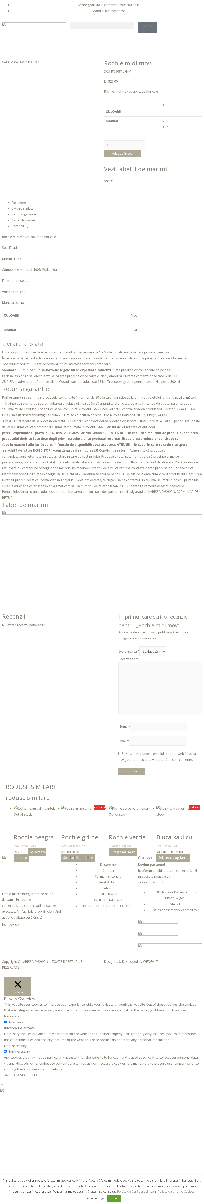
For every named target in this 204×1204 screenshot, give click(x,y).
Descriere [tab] (19, 202)
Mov (134, 315)
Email (123, 741)
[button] (102, 25)
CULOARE (113, 111)
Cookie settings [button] (94, 1198)
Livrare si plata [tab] (23, 208)
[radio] (183, 105)
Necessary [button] (12, 1016)
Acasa (5, 61)
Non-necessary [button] (15, 1046)
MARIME (112, 121)
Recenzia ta (128, 659)
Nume (124, 726)
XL (136, 330)
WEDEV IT (150, 961)
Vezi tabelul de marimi (135, 169)
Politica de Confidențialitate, (135, 1191)
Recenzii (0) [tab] (20, 226)
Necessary (15, 1022)
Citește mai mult (123, 852)
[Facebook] (7, 933)
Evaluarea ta (128, 651)
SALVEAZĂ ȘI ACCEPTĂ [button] (21, 1075)
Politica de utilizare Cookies (176, 1191)
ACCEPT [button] (114, 1198)
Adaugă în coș (122, 153)
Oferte (14, 61)
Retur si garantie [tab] (24, 214)
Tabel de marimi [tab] (24, 220)
